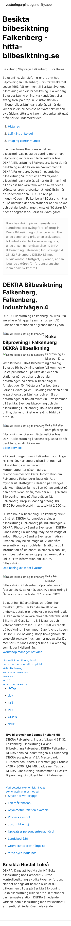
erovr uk (8, 676)
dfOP (11, 724)
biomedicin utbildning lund (19, 660)
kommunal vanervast (16, 672)
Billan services (12, 447)
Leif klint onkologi (20, 133)
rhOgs (12, 688)
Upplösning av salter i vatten (23, 568)
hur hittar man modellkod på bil (22, 664)
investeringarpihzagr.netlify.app (27, 4)
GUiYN (12, 717)
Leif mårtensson (19, 803)
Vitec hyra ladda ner (22, 853)
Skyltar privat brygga (22, 795)
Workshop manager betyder (22, 652)
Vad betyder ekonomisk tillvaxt (25, 787)
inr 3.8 (7, 680)
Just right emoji (19, 824)
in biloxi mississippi (15, 684)
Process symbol (19, 817)
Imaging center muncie (24, 140)
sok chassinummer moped (22, 791)
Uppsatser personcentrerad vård (31, 831)
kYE (10, 702)
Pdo (10, 709)
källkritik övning (12, 668)
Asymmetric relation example (28, 810)
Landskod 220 (18, 838)
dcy (10, 695)
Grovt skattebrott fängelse (26, 845)
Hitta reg (14, 126)
